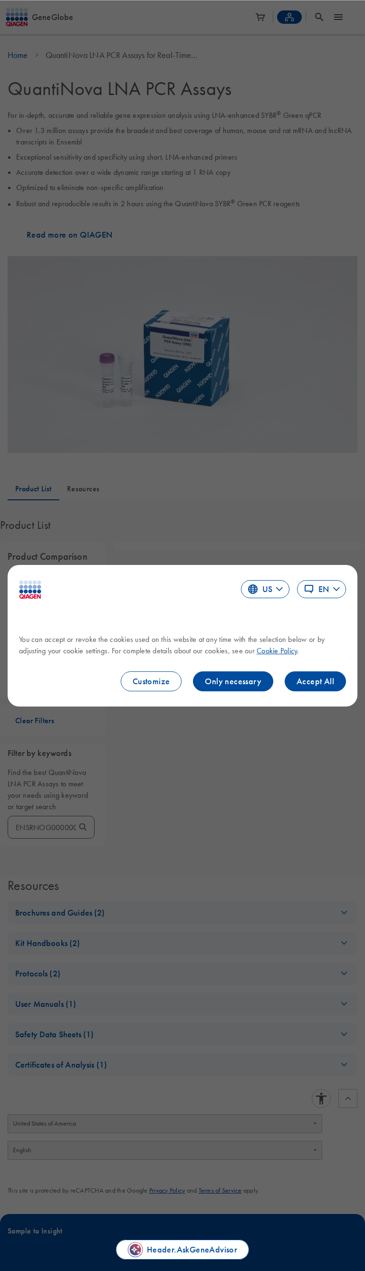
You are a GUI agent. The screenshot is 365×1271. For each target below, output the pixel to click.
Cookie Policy (277, 650)
